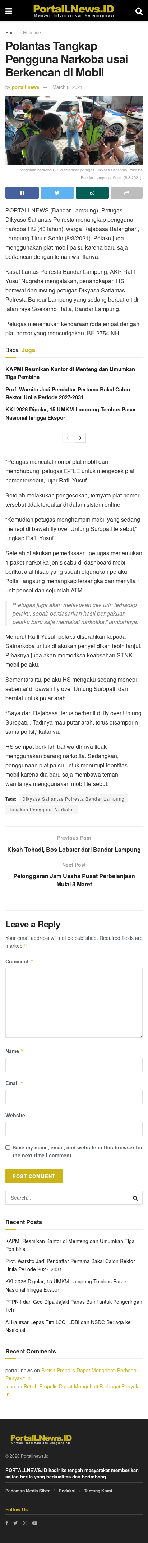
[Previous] (67, 438)
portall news (25, 87)
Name (14, 1050)
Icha (10, 1386)
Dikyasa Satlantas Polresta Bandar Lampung (73, 799)
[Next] (80, 438)
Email (14, 1083)
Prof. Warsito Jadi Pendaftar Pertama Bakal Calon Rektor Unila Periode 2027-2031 (67, 393)
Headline (32, 32)
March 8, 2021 (67, 87)
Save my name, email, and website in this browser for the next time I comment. (78, 1151)
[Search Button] (135, 1198)
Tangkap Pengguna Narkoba (41, 809)
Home (11, 32)
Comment (19, 961)
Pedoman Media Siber (27, 1490)
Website (15, 1115)
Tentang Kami (98, 1490)
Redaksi (67, 1490)
